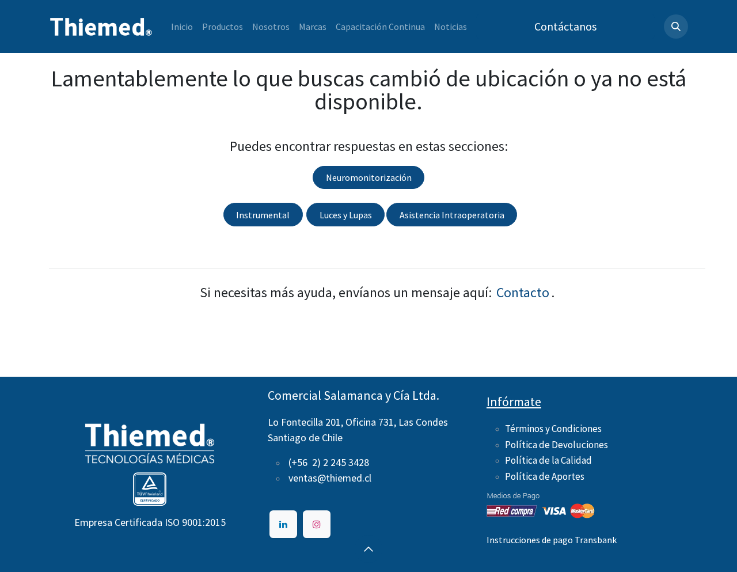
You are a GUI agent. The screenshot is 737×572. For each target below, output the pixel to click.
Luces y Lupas (346, 215)
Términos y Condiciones (553, 428)
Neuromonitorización (369, 177)
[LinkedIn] (283, 524)
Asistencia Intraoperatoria (452, 215)
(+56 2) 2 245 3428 (328, 462)
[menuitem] (181, 26)
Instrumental (263, 215)
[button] (676, 26)
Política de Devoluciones (556, 444)
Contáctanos (565, 26)
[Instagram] (316, 524)
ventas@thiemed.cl (329, 477)
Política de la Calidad (548, 460)
